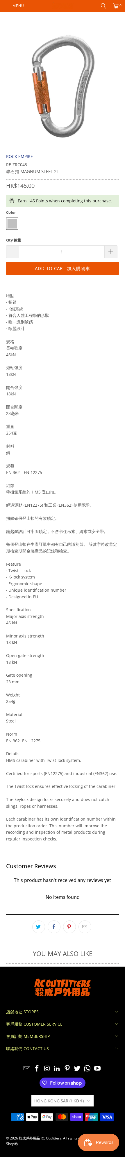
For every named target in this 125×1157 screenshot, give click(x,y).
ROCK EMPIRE (19, 156)
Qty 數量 (13, 240)
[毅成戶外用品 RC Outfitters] (62, 6)
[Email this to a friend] (84, 926)
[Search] (103, 6)
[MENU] (3, 6)
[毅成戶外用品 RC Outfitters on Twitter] (77, 1068)
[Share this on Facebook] (54, 926)
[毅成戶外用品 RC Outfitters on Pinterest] (67, 1068)
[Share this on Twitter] (38, 926)
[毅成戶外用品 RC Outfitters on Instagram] (47, 1068)
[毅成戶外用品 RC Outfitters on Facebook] (37, 1068)
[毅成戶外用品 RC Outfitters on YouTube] (97, 1068)
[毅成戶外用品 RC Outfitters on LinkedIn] (57, 1068)
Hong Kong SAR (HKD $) (59, 1101)
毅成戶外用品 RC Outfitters (40, 1138)
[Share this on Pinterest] (69, 926)
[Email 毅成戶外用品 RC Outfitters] (27, 1068)
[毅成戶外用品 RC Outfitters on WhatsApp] (87, 1068)
